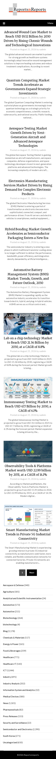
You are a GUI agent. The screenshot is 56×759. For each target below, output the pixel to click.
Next (31, 572)
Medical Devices (11, 696)
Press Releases (10, 716)
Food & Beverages (12, 650)
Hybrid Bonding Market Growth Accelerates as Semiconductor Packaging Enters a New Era (28, 233)
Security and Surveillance (15, 722)
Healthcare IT (9, 664)
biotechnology (10, 624)
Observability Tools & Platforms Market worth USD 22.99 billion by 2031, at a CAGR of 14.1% (28, 470)
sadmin (42, 49)
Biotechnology (10, 618)
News (5, 703)
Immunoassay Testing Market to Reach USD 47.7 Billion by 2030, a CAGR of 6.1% (28, 406)
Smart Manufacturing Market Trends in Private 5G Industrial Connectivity (28, 534)
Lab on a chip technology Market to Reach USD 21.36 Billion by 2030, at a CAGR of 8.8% (28, 342)
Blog (5, 631)
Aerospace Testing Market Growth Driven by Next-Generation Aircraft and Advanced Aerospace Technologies (28, 137)
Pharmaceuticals (11, 709)
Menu (50, 23)
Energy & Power (11, 644)
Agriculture (8, 591)
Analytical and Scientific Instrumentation (22, 598)
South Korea (9, 736)
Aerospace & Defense (13, 585)
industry (7, 677)
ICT (5, 670)
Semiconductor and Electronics (17, 729)
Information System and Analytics (19, 690)
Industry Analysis (11, 683)
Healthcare (8, 657)
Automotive (8, 605)
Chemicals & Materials (13, 637)
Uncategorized (10, 742)
